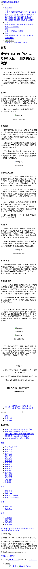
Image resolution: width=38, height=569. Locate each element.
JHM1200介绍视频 (12, 27)
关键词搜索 (9, 38)
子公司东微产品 (15, 12)
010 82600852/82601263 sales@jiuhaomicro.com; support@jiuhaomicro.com (18, 529)
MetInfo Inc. (33, 560)
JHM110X (24, 12)
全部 (6, 12)
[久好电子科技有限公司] (19, 2)
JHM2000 (30, 14)
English (24, 42)
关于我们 (8, 35)
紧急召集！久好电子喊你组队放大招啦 (19, 434)
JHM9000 (22, 16)
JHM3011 (15, 18)
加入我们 (22, 35)
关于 (6, 33)
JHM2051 (15, 16)
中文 (12, 42)
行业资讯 (12, 31)
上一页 (18, 406)
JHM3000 (8, 18)
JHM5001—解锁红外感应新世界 (17, 438)
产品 (6, 10)
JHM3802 (8, 20)
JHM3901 (30, 16)
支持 (6, 22)
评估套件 (23, 20)
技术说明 (8, 24)
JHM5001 (29, 18)
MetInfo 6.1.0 (14, 560)
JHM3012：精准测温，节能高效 (17, 431)
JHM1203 (15, 14)
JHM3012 (22, 18)
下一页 (20, 408)
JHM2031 (8, 16)
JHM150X (32, 12)
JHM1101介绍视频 (26, 24)
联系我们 (15, 35)
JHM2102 (8, 14)
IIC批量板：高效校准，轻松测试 (17, 436)
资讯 (6, 29)
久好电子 (8, 8)
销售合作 (15, 24)
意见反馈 (30, 35)
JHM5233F (16, 20)
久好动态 (19, 31)
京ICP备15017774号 (8, 556)
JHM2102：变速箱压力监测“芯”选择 (18, 429)
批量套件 (31, 20)
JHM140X (23, 14)
